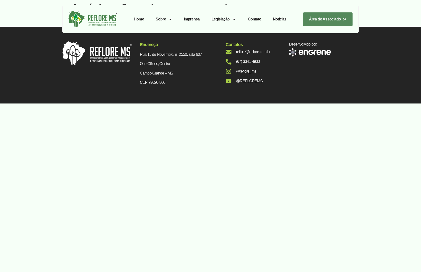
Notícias (280, 19)
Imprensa (192, 19)
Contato (254, 19)
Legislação (220, 19)
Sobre (161, 19)
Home (139, 19)
